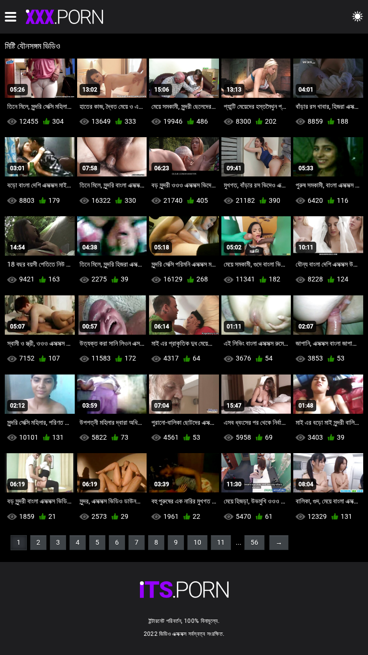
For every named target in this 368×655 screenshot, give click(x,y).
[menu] (10, 17)
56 (254, 542)
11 (221, 542)
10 (197, 542)
